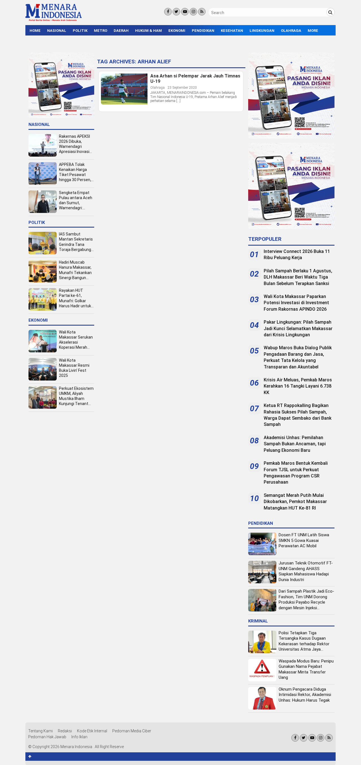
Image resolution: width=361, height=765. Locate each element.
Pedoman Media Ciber (131, 731)
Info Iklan (79, 737)
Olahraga (291, 30)
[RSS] (202, 12)
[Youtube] (185, 12)
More (313, 30)
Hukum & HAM (148, 30)
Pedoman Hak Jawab (47, 737)
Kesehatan (232, 30)
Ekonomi (176, 30)
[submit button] (330, 12)
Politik (80, 30)
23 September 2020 (182, 88)
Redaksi (65, 731)
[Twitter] (176, 12)
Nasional (56, 30)
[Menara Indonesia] (53, 20)
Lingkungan (262, 30)
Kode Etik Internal (92, 731)
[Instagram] (193, 12)
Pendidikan (203, 30)
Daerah (121, 30)
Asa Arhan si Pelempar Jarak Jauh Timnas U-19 (195, 79)
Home (35, 30)
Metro (100, 30)
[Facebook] (168, 12)
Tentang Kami (40, 731)
